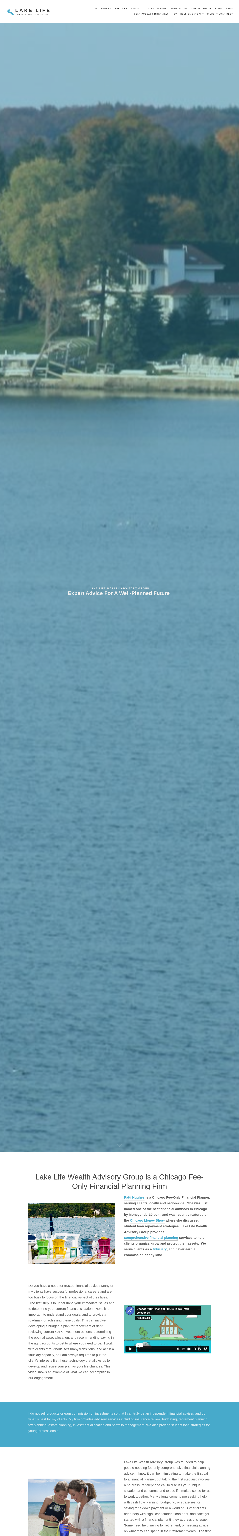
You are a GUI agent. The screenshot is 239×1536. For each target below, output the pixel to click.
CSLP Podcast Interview (151, 14)
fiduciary (160, 1249)
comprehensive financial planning (151, 1238)
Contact (137, 8)
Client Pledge (157, 8)
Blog (218, 8)
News (229, 8)
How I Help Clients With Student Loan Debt (202, 14)
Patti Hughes (102, 8)
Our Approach (201, 8)
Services (121, 8)
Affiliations (179, 8)
